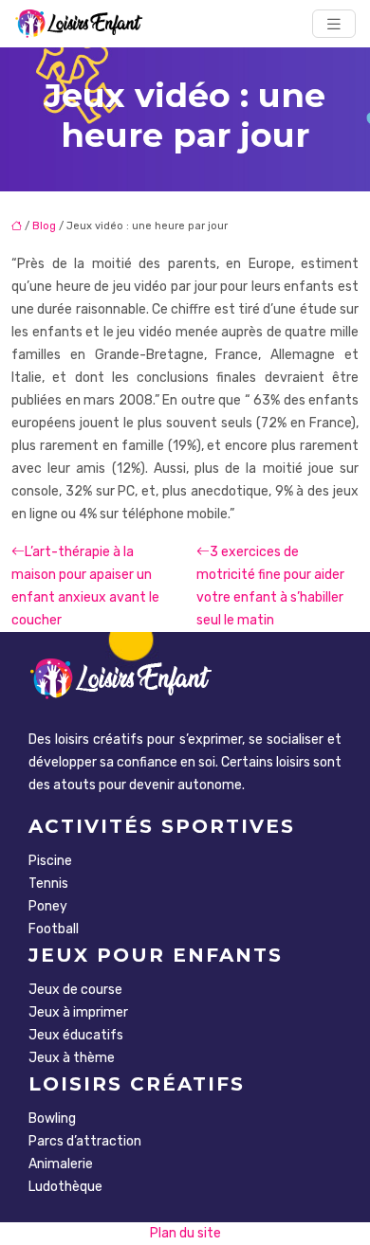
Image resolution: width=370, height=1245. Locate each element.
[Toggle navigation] (334, 24)
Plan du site (185, 1233)
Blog (44, 226)
